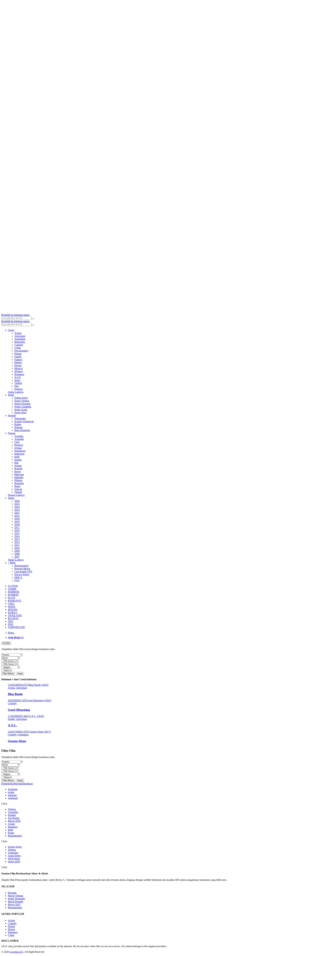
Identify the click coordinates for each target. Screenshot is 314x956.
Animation (19, 339)
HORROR (13, 591)
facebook (12, 789)
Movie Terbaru (15, 895)
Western (18, 389)
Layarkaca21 (16, 951)
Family (18, 356)
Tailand (18, 492)
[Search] (33, 318)
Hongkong (20, 450)
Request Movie (22, 568)
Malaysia (19, 474)
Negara (11, 433)
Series (11, 395)
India (17, 456)
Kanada (18, 468)
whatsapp (13, 798)
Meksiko (18, 477)
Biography (19, 342)
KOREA (12, 612)
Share (30, 783)
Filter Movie (8, 673)
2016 (17, 530)
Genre (11, 330)
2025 (17, 503)
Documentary (21, 350)
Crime (17, 347)
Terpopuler (20, 418)
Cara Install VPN (23, 571)
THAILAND (15, 615)
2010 (17, 548)
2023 (17, 509)
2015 (17, 533)
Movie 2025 (14, 904)
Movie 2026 (14, 821)
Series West (20, 412)
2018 (17, 524)
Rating (17, 424)
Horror (17, 365)
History (18, 362)
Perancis (18, 445)
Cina (16, 442)
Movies (18, 783)
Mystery (18, 371)
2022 (17, 512)
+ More (12, 562)
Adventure (19, 336)
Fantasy (18, 359)
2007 (17, 556)
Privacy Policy (21, 574)
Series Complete (22, 406)
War (16, 386)
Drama (17, 353)
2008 (17, 554)
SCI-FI (11, 597)
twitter (11, 792)
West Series (14, 858)
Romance (19, 374)
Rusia (17, 486)
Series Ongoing (22, 403)
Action (17, 333)
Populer (12, 415)
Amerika (18, 436)
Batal (20, 673)
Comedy (18, 344)
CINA (11, 603)
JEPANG (13, 609)
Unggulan (13, 812)
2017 (17, 527)
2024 (17, 506)
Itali (16, 462)
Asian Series (14, 855)
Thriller (18, 383)
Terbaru (12, 809)
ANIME (12, 589)
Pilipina (18, 480)
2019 (17, 521)
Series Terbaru (21, 400)
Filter (24, 783)
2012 (17, 542)
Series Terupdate (16, 898)
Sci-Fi (17, 377)
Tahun (11, 498)
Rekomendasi (21, 565)
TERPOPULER (16, 627)
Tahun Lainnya (16, 559)
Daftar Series (21, 397)
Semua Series (15, 846)
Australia (19, 439)
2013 (17, 539)
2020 (17, 518)
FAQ (17, 580)
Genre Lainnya (15, 392)
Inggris (18, 459)
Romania (19, 483)
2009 (17, 551)
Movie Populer (15, 901)
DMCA (18, 577)
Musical (18, 368)
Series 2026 (14, 861)
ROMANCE (14, 600)
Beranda (12, 892)
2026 (17, 501)
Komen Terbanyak (24, 421)
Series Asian (20, 409)
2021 (17, 515)
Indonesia (19, 453)
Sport (17, 380)
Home (4, 783)
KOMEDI (13, 594)
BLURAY (13, 618)
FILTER (6, 643)
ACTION (13, 586)
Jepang (18, 465)
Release (18, 427)
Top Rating (13, 818)
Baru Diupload (22, 430)
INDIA (11, 606)
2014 (17, 536)
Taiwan (18, 489)
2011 (16, 545)
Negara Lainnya (16, 495)
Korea (17, 471)
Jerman (18, 448)
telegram (12, 795)
